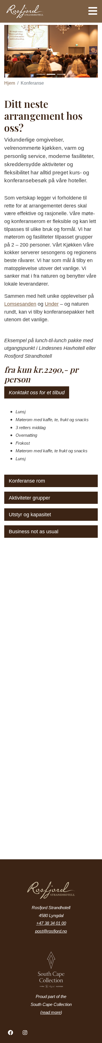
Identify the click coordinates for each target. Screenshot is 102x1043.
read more (51, 1012)
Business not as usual (33, 531)
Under (52, 304)
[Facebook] (11, 1032)
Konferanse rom (27, 481)
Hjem (9, 83)
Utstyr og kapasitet (30, 514)
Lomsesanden (20, 304)
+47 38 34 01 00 (51, 923)
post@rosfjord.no (51, 931)
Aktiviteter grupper (29, 498)
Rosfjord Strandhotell (39, 11)
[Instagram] (25, 1032)
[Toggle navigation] (91, 11)
